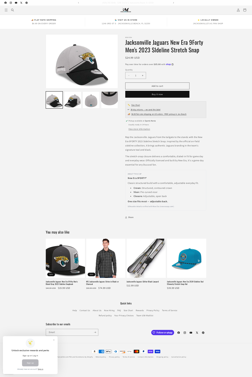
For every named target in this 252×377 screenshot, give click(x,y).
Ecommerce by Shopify (84, 357)
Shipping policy (162, 357)
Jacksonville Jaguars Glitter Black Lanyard (143, 281)
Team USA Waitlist (144, 315)
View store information (139, 129)
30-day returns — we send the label (145, 109)
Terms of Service (169, 310)
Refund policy (105, 315)
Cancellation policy (178, 357)
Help (74, 310)
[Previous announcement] (78, 3)
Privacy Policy (153, 310)
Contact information (145, 357)
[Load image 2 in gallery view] (72, 100)
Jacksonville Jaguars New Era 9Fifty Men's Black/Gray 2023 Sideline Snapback (62, 282)
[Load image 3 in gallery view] (91, 100)
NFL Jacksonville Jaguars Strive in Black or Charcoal (102, 282)
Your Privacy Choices (124, 315)
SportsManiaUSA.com (60, 357)
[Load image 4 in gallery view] (109, 100)
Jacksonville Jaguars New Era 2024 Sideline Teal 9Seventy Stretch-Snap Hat (185, 282)
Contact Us (85, 310)
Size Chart (135, 105)
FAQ (119, 310)
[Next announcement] (173, 3)
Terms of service (129, 357)
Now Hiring (109, 310)
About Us (97, 310)
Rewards (140, 310)
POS (70, 357)
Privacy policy (114, 357)
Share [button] (131, 217)
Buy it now (157, 94)
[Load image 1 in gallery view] (54, 100)
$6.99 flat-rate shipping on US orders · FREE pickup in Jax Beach (159, 114)
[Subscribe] (95, 332)
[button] (6, 10)
